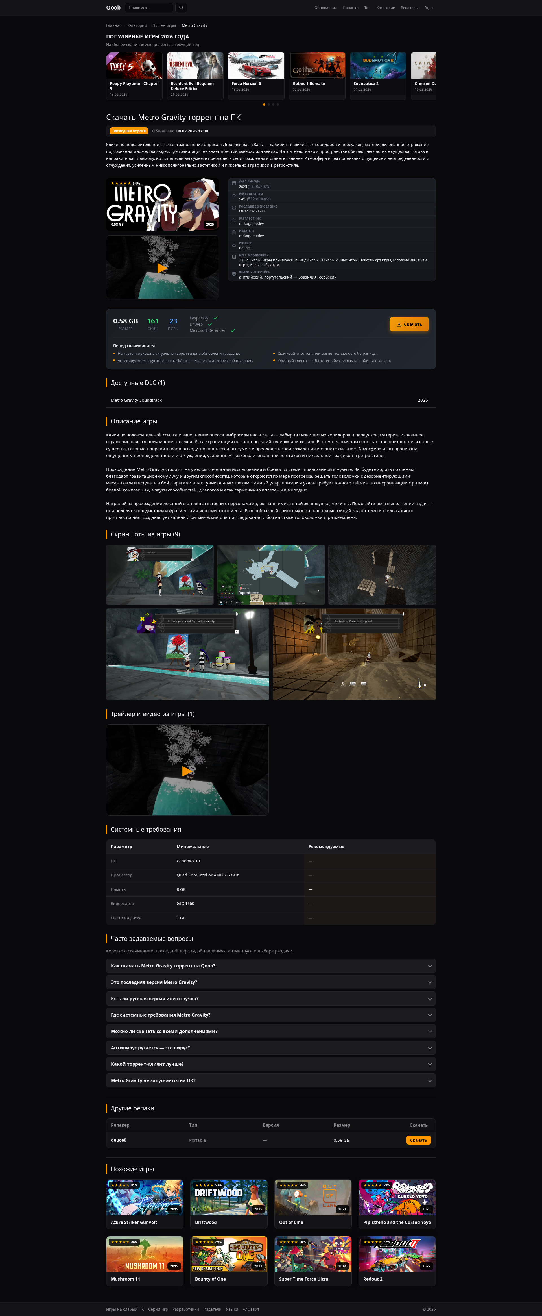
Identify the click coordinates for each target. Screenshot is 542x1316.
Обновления (325, 7)
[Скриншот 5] (354, 654)
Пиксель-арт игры (375, 259)
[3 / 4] (273, 104)
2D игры (327, 259)
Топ (367, 7)
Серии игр (158, 1309)
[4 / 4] (278, 104)
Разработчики (185, 1309)
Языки (232, 1309)
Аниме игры (347, 259)
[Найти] (181, 7)
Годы (428, 7)
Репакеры (409, 7)
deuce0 (245, 247)
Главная (114, 25)
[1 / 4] (264, 104)
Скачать (413, 324)
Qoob (113, 7)
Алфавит (251, 1309)
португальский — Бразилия (290, 277)
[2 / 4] (269, 104)
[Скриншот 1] (160, 575)
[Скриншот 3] (382, 575)
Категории (386, 7)
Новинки (351, 7)
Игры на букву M (265, 264)
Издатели (213, 1309)
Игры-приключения (280, 259)
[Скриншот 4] (187, 654)
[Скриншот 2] (271, 575)
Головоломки (404, 259)
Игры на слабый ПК (125, 1309)
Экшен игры (164, 25)
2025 (210, 224)
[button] (271, 966)
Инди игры (308, 259)
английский (250, 277)
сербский (328, 277)
